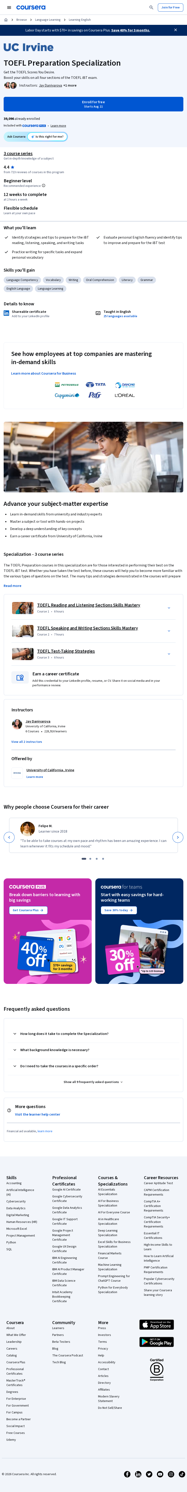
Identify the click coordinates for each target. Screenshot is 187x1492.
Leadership (14, 1342)
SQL (9, 1249)
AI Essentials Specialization (107, 1191)
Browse (21, 20)
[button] (70, 85)
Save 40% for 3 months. (130, 30)
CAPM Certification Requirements (156, 1192)
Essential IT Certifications (153, 1235)
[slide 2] (90, 859)
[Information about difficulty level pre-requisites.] (43, 185)
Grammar (146, 280)
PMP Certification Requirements (155, 1269)
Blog (55, 1348)
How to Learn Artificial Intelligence (159, 1258)
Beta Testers (61, 1342)
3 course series (18, 153)
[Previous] (9, 837)
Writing (73, 280)
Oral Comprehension (100, 280)
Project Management (20, 1235)
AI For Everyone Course (114, 1212)
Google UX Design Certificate (64, 1248)
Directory (104, 1383)
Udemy (11, 1440)
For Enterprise (16, 1399)
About (10, 1328)
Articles (103, 1376)
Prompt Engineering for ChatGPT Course (114, 1278)
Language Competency (22, 280)
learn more (45, 1131)
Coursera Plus (15, 1362)
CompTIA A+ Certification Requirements (153, 1206)
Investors (104, 1335)
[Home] (6, 20)
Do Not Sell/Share (110, 1408)
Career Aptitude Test (158, 1183)
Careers (11, 1348)
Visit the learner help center (37, 1114)
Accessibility (106, 1362)
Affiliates (104, 1389)
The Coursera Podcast (67, 1355)
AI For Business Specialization (108, 1203)
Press (102, 1328)
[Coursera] (30, 7)
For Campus (14, 1412)
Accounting (14, 1183)
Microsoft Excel (16, 1229)
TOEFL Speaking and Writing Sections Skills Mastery (87, 628)
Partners (58, 1335)
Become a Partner (18, 1419)
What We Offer (16, 1335)
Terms (102, 1342)
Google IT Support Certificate (65, 1221)
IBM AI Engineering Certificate (64, 1260)
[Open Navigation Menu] (9, 7)
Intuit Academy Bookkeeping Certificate (62, 1297)
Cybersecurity (16, 1201)
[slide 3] (97, 859)
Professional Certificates (15, 1371)
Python (11, 1242)
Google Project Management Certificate (62, 1235)
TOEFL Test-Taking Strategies (66, 651)
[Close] (175, 30)
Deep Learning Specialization (108, 1232)
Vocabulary (53, 280)
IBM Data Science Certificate (63, 1283)
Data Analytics (16, 1208)
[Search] (151, 7)
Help (101, 1355)
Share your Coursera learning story (158, 1292)
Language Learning (48, 20)
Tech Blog (59, 1362)
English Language (18, 288)
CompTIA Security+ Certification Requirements (157, 1222)
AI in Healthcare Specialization (108, 1221)
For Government (17, 1405)
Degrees (12, 1392)
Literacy (127, 280)
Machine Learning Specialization (110, 1267)
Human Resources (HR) (21, 1222)
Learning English (80, 20)
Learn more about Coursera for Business (43, 373)
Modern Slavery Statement (108, 1398)
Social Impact (15, 1426)
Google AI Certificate (66, 1189)
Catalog (11, 1355)
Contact (103, 1369)
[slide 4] (103, 859)
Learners (58, 1328)
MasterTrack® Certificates (15, 1382)
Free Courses (15, 1433)
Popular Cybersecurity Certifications (159, 1281)
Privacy (103, 1348)
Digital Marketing (17, 1215)
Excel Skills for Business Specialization (114, 1244)
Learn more (58, 125)
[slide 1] (84, 859)
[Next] (177, 837)
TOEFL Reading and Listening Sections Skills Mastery (88, 605)
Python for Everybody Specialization (113, 1289)
